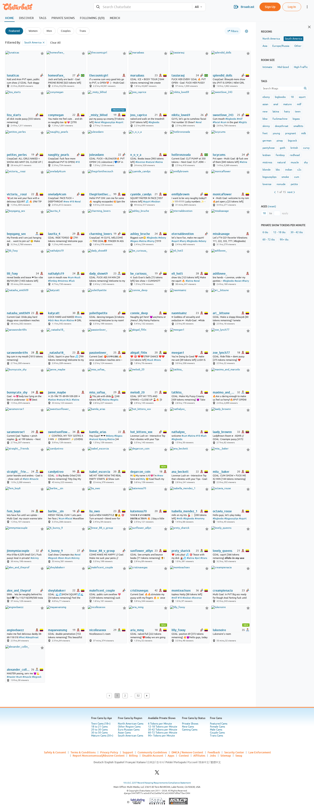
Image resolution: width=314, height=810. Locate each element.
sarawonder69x (17, 352)
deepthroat (281, 126)
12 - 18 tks (279, 232)
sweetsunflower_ (60, 432)
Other (297, 45)
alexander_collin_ (18, 669)
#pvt (197, 558)
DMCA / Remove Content (187, 752)
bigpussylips (269, 176)
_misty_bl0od (98, 115)
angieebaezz (15, 630)
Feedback (214, 752)
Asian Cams (124, 732)
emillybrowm (180, 194)
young (276, 133)
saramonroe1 (16, 432)
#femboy (52, 281)
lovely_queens (222, 550)
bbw (265, 118)
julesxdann (96, 154)
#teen (61, 558)
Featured (14, 30)
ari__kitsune (221, 313)
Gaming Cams (189, 729)
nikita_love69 (181, 115)
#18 (78, 162)
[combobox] (143, 7)
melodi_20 (137, 392)
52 (138, 695)
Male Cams (216, 729)
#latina (159, 162)
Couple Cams (217, 732)
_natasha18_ (56, 352)
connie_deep (139, 313)
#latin (26, 479)
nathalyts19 (56, 273)
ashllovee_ (220, 273)
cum (296, 176)
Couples (65, 30)
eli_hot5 (177, 273)
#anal (97, 122)
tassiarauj (178, 75)
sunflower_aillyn (141, 550)
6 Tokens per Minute (160, 723)
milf (299, 104)
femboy (280, 155)
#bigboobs (153, 122)
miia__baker (221, 471)
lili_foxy (12, 273)
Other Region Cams (129, 726)
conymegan (56, 115)
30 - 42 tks (297, 232)
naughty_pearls (58, 154)
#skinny (35, 558)
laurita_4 (54, 234)
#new (66, 201)
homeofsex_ (56, 75)
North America (271, 38)
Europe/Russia (280, 45)
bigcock (292, 140)
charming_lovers (100, 234)
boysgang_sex (16, 234)
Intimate (267, 67)
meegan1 (178, 352)
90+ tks (284, 239)
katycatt (54, 313)
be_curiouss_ (139, 273)
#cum (223, 122)
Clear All (55, 42)
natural (281, 162)
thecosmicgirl (98, 75)
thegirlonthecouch (101, 194)
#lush (204, 435)
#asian (238, 281)
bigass (296, 118)
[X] (157, 773)
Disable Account (152, 755)
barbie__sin (56, 511)
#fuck (72, 281)
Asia (265, 45)
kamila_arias (97, 432)
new (265, 111)
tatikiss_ (177, 392)
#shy (142, 479)
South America (293, 38)
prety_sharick (181, 550)
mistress (267, 162)
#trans (78, 317)
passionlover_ (98, 352)
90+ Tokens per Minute (161, 735)
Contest (184, 755)
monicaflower (222, 194)
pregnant (290, 133)
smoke (285, 176)
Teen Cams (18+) (100, 723)
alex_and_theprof (19, 590)
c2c (299, 169)
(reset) (272, 206)
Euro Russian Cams (128, 729)
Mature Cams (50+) (102, 735)
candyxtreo (55, 471)
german (267, 140)
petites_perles (17, 154)
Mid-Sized (283, 67)
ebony (266, 97)
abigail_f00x (138, 352)
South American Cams (130, 735)
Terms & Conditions (83, 752)
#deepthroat (31, 637)
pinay (280, 140)
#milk (180, 518)
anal (275, 104)
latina (276, 111)
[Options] (246, 31)
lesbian (267, 155)
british (294, 147)
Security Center (234, 752)
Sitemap (225, 755)
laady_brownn (222, 432)
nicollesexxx (97, 630)
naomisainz (179, 313)
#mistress (63, 281)
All (197, 7)
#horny (150, 241)
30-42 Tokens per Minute (162, 729)
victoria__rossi (17, 194)
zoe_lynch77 (221, 352)
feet (265, 133)
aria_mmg (137, 630)
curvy (306, 147)
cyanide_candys (140, 194)
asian (265, 104)
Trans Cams (216, 735)
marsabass (137, 75)
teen (298, 111)
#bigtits (243, 122)
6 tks (265, 232)
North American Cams (130, 723)
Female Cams (217, 726)
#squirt (119, 122)
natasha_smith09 (18, 313)
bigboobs (280, 97)
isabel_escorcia (99, 471)
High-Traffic (301, 67)
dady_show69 (98, 273)
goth (282, 147)
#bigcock (52, 558)
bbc (278, 169)
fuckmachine (280, 118)
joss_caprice (138, 115)
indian (288, 169)
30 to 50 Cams (99, 732)
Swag (238, 755)
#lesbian (155, 201)
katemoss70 (138, 511)
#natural (150, 162)
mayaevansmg (57, 630)
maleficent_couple (102, 590)
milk (303, 133)
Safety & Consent (55, 752)
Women (33, 30)
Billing (133, 755)
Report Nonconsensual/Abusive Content (99, 755)
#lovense (140, 162)
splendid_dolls (222, 75)
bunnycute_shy (17, 392)
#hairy (183, 241)
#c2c (68, 399)
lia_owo (94, 511)
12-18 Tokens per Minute (162, 726)
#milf (239, 119)
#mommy (199, 518)
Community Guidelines (152, 752)
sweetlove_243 (223, 115)
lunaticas (13, 75)
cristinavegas (139, 590)
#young (103, 439)
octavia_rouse (222, 511)
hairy (287, 111)
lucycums (219, 154)
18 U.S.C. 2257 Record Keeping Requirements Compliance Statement (157, 783)
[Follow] (42, 53)
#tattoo (52, 399)
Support (128, 752)
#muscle (34, 479)
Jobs (213, 755)
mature (287, 104)
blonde (267, 169)
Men (49, 30)
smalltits (298, 126)
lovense (267, 184)
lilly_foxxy (178, 630)
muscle (295, 162)
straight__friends (18, 471)
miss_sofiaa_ (97, 392)
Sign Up (270, 7)
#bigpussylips (108, 122)
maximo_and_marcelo (224, 392)
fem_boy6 (14, 511)
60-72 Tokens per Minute (162, 732)
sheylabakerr (57, 590)
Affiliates (199, 755)
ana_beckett (180, 471)
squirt (302, 97)
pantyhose (269, 147)
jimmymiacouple (18, 550)
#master (11, 677)
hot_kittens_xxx (141, 432)
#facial (216, 122)
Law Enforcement (259, 752)
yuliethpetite (98, 313)
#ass (56, 320)
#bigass (134, 241)
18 (292, 97)
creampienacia (223, 590)
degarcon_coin (140, 471)
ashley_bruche (140, 234)
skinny (266, 126)
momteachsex (181, 590)
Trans (82, 30)
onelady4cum (57, 194)
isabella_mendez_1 (184, 511)
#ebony (162, 237)
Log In (292, 7)
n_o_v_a (135, 154)
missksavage (221, 234)
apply (285, 213)
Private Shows (190, 723)
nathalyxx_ (179, 432)
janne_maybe (57, 392)
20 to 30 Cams (99, 729)
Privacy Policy (109, 752)
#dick (51, 320)
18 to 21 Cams (99, 726)
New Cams (188, 726)
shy (306, 162)
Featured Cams (218, 723)
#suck (77, 277)
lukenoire (219, 630)
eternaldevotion (183, 234)
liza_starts (14, 115)
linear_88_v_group (102, 550)
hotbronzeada (181, 154)
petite (294, 184)
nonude (281, 184)
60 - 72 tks (269, 239)
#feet (22, 637)
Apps (171, 755)
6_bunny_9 (55, 550)
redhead (295, 155)
